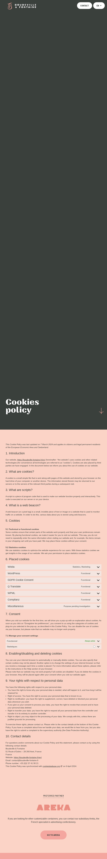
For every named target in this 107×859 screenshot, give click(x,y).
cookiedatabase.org (51, 766)
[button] (99, 5)
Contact (84, 5)
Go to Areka (53, 834)
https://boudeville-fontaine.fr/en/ (31, 460)
